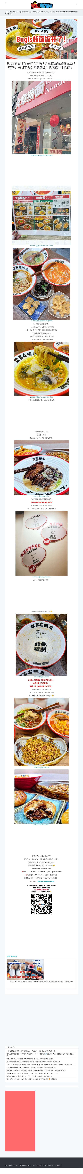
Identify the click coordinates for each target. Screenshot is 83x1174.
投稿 (8, 956)
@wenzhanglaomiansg (46, 881)
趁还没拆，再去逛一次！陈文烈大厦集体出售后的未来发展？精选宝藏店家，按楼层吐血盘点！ (36, 1070)
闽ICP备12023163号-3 (48, 1165)
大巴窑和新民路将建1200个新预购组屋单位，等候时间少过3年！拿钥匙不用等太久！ (33, 1062)
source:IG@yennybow (41, 767)
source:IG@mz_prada (41, 677)
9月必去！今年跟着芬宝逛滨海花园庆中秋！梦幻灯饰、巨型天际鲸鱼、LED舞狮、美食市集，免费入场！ (39, 1064)
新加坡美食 (13, 12)
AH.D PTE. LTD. (20, 1165)
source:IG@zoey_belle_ (41, 496)
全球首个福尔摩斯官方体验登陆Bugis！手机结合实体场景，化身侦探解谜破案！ (32, 1051)
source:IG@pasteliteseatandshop (41, 246)
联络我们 (59, 1165)
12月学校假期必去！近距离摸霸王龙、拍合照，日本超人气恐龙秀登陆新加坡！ (31, 1067)
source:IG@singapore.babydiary (41, 155)
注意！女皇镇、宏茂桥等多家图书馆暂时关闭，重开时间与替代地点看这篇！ (31, 1059)
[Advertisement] (41, 171)
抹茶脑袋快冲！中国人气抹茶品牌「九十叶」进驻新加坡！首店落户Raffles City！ (32, 1073)
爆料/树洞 (14, 956)
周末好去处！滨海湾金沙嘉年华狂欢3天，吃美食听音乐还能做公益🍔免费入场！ (32, 1079)
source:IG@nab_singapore (41, 577)
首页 (6, 12)
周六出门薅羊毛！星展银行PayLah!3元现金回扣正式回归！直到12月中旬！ (30, 1076)
